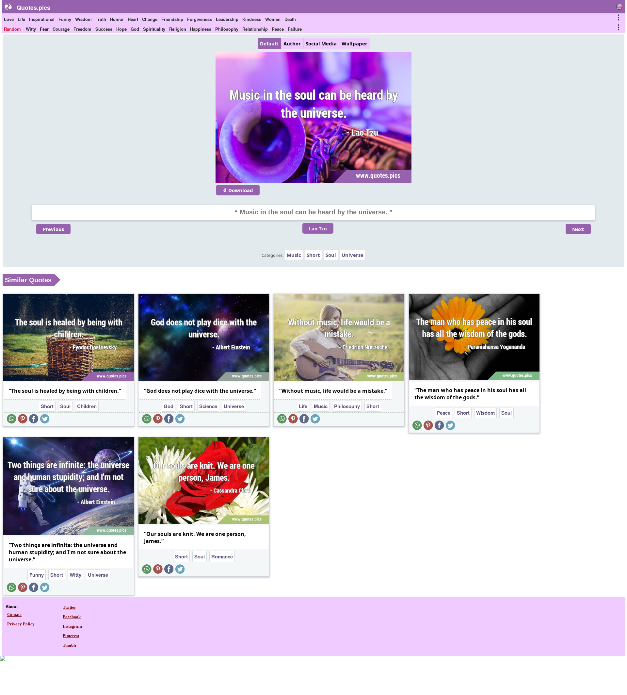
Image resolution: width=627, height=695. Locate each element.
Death (290, 19)
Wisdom (83, 19)
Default (269, 43)
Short (313, 255)
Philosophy (226, 29)
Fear (44, 29)
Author (292, 43)
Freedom (82, 29)
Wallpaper (354, 43)
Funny (64, 19)
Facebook (72, 616)
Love (9, 19)
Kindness (251, 19)
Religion (177, 29)
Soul (331, 255)
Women (273, 19)
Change (149, 19)
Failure (295, 29)
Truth (101, 19)
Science (208, 406)
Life (21, 19)
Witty (31, 29)
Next (578, 229)
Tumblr (70, 645)
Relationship (255, 29)
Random (12, 29)
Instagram (72, 626)
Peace (278, 29)
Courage (61, 29)
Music (294, 255)
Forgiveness (199, 19)
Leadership (227, 19)
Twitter (69, 607)
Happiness (200, 29)
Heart (133, 19)
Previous (53, 229)
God (135, 29)
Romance (222, 556)
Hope (121, 29)
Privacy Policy (21, 623)
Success (103, 29)
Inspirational (42, 19)
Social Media (321, 43)
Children (87, 406)
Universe (352, 255)
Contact (14, 614)
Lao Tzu (318, 228)
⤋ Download (238, 190)
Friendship (172, 19)
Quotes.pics (33, 7)
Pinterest (71, 635)
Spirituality (154, 29)
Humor (117, 19)
